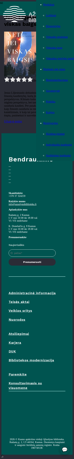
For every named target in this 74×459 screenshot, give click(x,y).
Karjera (50, 112)
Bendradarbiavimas (57, 80)
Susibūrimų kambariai (58, 155)
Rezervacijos (50, 123)
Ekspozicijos (53, 26)
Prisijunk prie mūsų (54, 69)
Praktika (50, 101)
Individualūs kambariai (59, 144)
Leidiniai (51, 15)
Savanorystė (53, 90)
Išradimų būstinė (55, 133)
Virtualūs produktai (57, 36)
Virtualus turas (54, 47)
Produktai (48, 4)
